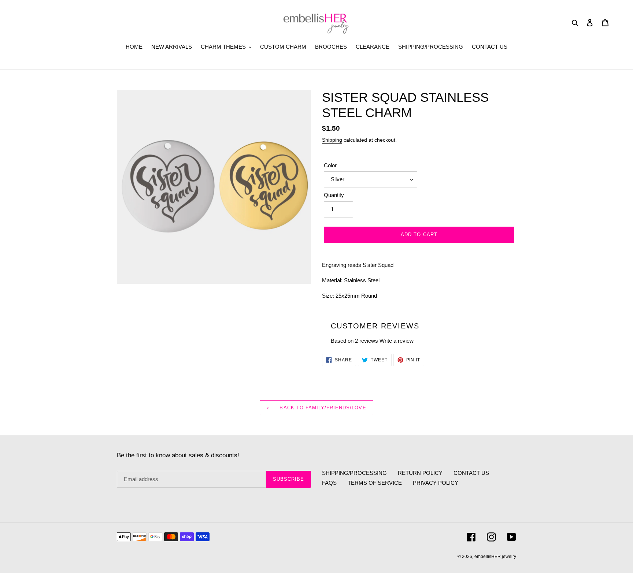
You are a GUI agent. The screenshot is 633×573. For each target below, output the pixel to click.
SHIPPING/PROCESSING (354, 473)
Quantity (334, 195)
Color (330, 165)
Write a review (397, 341)
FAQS (329, 483)
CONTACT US (471, 473)
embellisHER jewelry (495, 556)
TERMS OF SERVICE (375, 483)
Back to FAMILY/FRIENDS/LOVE (322, 407)
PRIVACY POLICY (435, 483)
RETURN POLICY (420, 473)
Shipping (332, 140)
